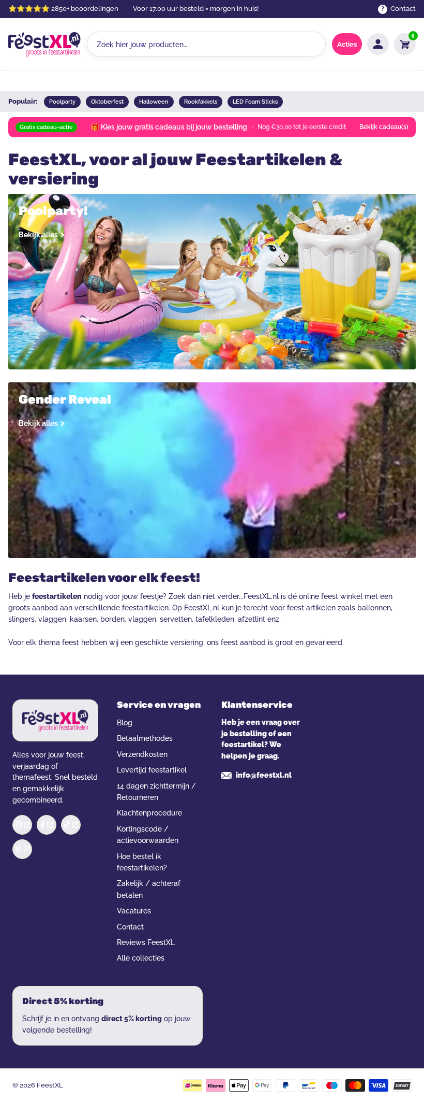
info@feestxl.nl (264, 775)
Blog (124, 723)
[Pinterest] (22, 849)
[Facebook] (46, 825)
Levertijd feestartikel (152, 770)
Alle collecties (140, 958)
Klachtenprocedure (149, 813)
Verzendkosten (142, 754)
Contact (130, 927)
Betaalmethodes (145, 738)
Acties (347, 44)
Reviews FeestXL (146, 942)
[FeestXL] (44, 44)
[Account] (378, 44)
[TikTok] (71, 825)
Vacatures (134, 911)
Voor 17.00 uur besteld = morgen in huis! (196, 8)
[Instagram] (22, 825)
